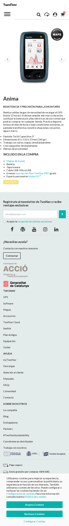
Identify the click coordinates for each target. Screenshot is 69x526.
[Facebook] (12, 229)
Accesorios (9, 315)
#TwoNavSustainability (16, 435)
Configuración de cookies (20, 493)
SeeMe (7, 328)
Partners (8, 428)
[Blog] (22, 229)
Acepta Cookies (34, 504)
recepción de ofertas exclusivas (35, 221)
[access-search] (38, 15)
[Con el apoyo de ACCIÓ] (16, 275)
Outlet (6, 347)
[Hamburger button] (7, 14)
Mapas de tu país (15, 160)
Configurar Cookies (34, 521)
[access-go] (47, 15)
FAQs (6, 384)
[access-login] (55, 15)
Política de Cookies (35, 496)
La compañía (10, 410)
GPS (5, 296)
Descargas (9, 365)
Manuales (8, 378)
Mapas (7, 309)
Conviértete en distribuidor (18, 441)
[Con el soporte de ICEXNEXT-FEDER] (34, 453)
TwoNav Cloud (11, 322)
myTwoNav (9, 359)
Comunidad (9, 391)
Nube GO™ (35, 176)
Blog (6, 416)
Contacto (8, 397)
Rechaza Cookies (34, 513)
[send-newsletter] (62, 214)
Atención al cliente (13, 372)
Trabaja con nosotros (15, 447)
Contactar (12, 255)
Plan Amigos (10, 334)
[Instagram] (45, 229)
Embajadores (10, 422)
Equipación (9, 341)
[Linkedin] (56, 229)
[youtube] (34, 229)
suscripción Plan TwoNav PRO (32, 173)
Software (8, 303)
